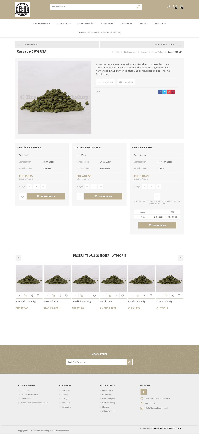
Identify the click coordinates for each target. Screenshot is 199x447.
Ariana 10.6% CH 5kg (110, 301)
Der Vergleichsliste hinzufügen (32, 295)
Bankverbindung (108, 403)
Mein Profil (66, 390)
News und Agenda (109, 399)
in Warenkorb (25, 295)
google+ (173, 92)
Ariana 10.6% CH (80, 301)
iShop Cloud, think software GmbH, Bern (165, 428)
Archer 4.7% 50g (24, 301)
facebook (160, 92)
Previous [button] (18, 258)
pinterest (169, 92)
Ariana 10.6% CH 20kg (54, 301)
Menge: (22, 186)
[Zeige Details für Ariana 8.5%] (141, 278)
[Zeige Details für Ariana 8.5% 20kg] (169, 278)
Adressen (65, 394)
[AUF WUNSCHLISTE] (22, 196)
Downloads (106, 394)
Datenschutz (26, 399)
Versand (30, 179)
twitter (164, 92)
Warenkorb (181, 7)
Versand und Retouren (29, 394)
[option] (29, 288)
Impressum (25, 390)
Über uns (105, 407)
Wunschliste (38, 295)
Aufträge (65, 399)
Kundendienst (107, 390)
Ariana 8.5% (134, 301)
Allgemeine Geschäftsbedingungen (34, 403)
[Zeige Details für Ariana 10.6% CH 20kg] (57, 278)
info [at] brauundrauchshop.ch (156, 408)
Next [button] (180, 258)
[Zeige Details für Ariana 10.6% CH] (85, 278)
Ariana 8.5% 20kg (164, 301)
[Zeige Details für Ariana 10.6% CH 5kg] (113, 278)
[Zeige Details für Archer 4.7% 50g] (29, 278)
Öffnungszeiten (108, 411)
